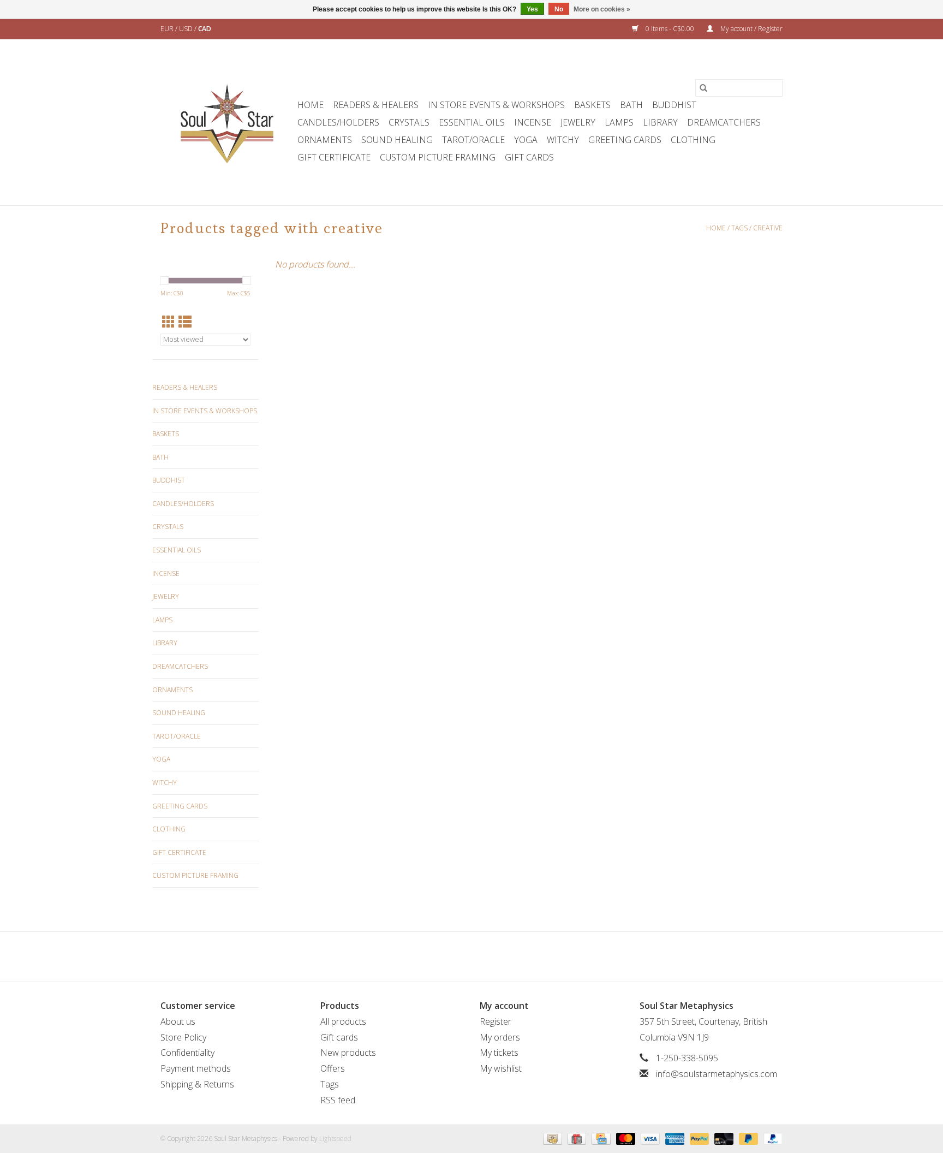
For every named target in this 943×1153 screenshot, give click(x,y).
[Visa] (649, 1138)
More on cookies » (602, 9)
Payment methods (195, 1068)
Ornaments (324, 140)
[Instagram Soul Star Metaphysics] (511, 956)
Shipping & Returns (197, 1084)
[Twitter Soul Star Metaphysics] (452, 956)
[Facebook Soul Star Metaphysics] (432, 956)
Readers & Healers (376, 105)
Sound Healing (397, 140)
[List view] (185, 322)
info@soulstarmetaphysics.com (716, 1074)
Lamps (619, 122)
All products (343, 1021)
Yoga (526, 140)
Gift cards (529, 157)
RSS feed (337, 1100)
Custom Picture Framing (438, 157)
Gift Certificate (334, 157)
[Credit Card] (600, 1138)
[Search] (703, 88)
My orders (500, 1037)
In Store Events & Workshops (496, 105)
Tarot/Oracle (473, 140)
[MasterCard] (624, 1138)
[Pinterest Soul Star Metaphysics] (471, 956)
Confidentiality (187, 1053)
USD (186, 28)
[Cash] (551, 1138)
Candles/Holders (338, 122)
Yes (532, 9)
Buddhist (674, 105)
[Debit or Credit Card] (723, 1138)
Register (495, 1021)
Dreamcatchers (724, 122)
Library (660, 122)
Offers (332, 1068)
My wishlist (501, 1068)
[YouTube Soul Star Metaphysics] (491, 956)
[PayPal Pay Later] (747, 1138)
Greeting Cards (624, 140)
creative (768, 228)
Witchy (563, 140)
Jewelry (577, 122)
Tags (739, 228)
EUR (167, 28)
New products (348, 1053)
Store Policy (183, 1037)
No (558, 9)
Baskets (592, 105)
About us (177, 1021)
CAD (204, 28)
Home (310, 105)
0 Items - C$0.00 (670, 28)
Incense (532, 122)
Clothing (693, 140)
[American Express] (673, 1138)
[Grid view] (168, 322)
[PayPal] (698, 1138)
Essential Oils (472, 122)
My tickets (499, 1053)
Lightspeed (335, 1138)
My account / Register (751, 28)
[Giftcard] (576, 1138)
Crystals (409, 122)
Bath (631, 105)
